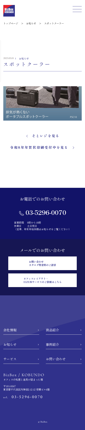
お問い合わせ (56, 358)
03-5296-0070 (45, 212)
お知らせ (10, 344)
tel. (23, 397)
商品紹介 (52, 329)
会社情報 (10, 329)
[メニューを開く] (77, 9)
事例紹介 (52, 344)
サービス (10, 358)
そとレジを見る (46, 135)
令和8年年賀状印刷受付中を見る (39, 147)
